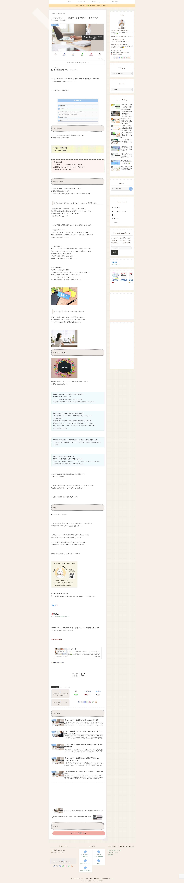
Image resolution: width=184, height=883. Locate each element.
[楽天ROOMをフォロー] (90, 702)
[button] (100, 54)
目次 (77, 100)
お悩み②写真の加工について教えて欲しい (68, 114)
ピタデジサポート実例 (65, 687)
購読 (114, 252)
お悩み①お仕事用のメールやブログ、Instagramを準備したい (72, 111)
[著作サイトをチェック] (79, 702)
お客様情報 (62, 105)
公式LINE (110, 855)
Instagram (116, 207)
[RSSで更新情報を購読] (96, 702)
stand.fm (115, 222)
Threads (116, 219)
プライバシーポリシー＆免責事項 (92, 878)
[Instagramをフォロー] (84, 702)
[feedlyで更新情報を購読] (93, 702)
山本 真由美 (122, 28)
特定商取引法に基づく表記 (77, 878)
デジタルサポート (64, 108)
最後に (61, 120)
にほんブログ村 (115, 264)
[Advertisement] (77, 795)
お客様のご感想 (63, 117)
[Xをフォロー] (81, 702)
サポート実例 (55, 687)
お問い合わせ (105, 878)
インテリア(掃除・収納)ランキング (60, 616)
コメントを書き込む (78, 833)
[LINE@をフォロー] (87, 702)
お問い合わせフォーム (114, 850)
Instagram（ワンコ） (119, 211)
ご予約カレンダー (113, 852)
